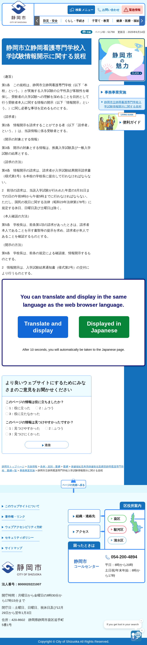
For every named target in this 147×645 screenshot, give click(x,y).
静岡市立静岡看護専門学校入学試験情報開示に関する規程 (122, 104)
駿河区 (119, 529)
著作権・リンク (15, 516)
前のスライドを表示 (37, 21)
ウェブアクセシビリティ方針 (23, 527)
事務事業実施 (115, 92)
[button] (81, 9)
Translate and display (43, 327)
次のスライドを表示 (142, 21)
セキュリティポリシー (19, 537)
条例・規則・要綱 (50, 466)
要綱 (65, 466)
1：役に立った (19, 408)
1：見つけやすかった (24, 428)
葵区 (117, 519)
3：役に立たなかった (24, 414)
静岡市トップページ (13, 466)
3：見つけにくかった (24, 434)
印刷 (89, 32)
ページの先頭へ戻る (73, 485)
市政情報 (32, 466)
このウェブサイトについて (22, 506)
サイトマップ (13, 548)
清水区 (119, 540)
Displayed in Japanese (104, 327)
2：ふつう (46, 408)
